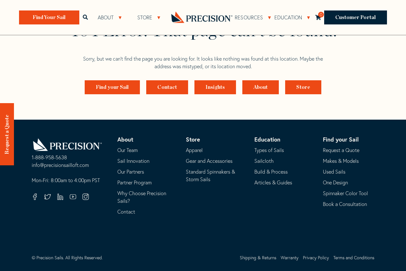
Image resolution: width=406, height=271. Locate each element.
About (106, 17)
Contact (167, 87)
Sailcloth (264, 161)
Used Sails (334, 172)
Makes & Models (341, 161)
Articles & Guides (273, 182)
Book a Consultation (345, 204)
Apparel (194, 150)
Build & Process (271, 172)
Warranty (289, 258)
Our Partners (130, 172)
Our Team (127, 150)
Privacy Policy (316, 258)
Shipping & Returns (258, 258)
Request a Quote (7, 135)
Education (288, 17)
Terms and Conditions (353, 258)
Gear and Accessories (209, 161)
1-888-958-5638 (49, 157)
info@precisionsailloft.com (60, 165)
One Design (335, 182)
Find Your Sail (49, 17)
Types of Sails (269, 150)
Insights (215, 87)
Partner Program (134, 182)
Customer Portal (355, 17)
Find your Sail (112, 87)
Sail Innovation (133, 161)
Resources (249, 17)
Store (145, 17)
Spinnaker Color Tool (345, 193)
